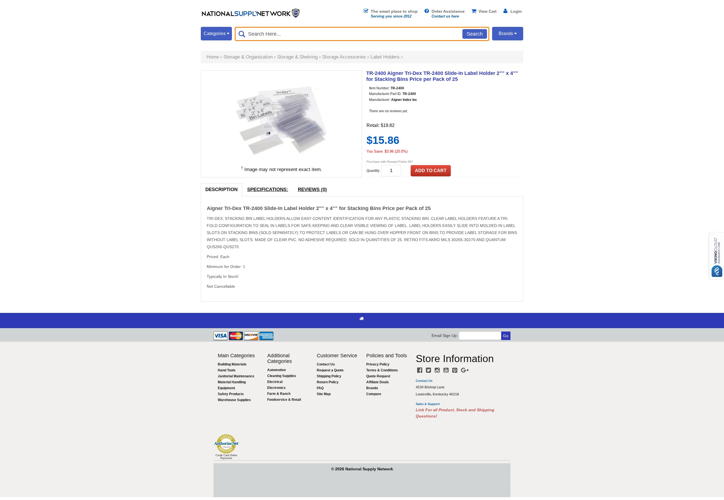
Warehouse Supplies (234, 400)
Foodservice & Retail (284, 400)
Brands (372, 388)
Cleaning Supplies (281, 376)
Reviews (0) (312, 189)
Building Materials (232, 364)
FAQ (320, 388)
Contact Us (326, 364)
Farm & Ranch (278, 394)
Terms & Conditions (382, 370)
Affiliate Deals (377, 382)
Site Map (324, 394)
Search (475, 34)
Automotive (276, 370)
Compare (373, 394)
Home (212, 57)
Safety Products (231, 394)
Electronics (276, 388)
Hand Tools (227, 370)
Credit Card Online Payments (226, 457)
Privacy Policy (377, 364)
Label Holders (385, 57)
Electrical (275, 382)
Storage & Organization (248, 57)
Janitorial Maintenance (236, 376)
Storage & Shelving (297, 57)
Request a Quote (330, 370)
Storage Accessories (344, 57)
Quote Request (378, 376)
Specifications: (267, 189)
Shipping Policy (329, 376)
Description (221, 189)
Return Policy (328, 382)
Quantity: (373, 171)
